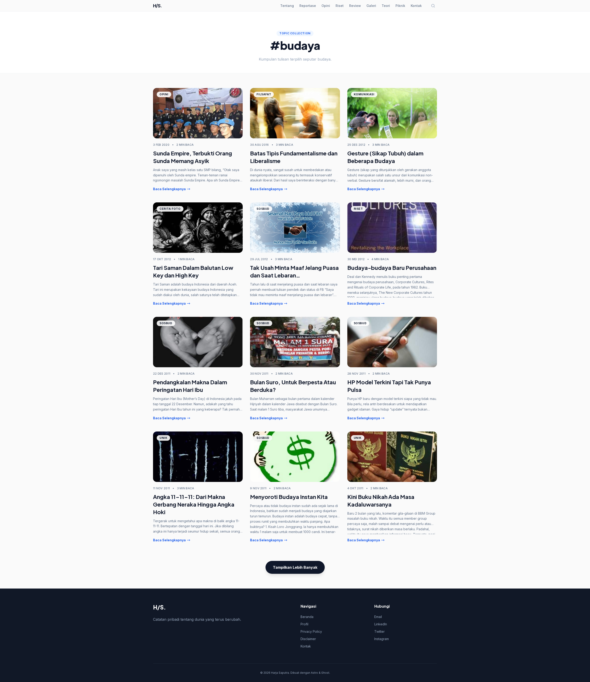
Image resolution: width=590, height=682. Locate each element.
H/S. (157, 6)
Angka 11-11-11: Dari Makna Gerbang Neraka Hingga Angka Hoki (193, 504)
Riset (340, 6)
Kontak (416, 6)
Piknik (400, 6)
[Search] (433, 6)
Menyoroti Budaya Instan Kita (289, 496)
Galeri (371, 6)
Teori (386, 6)
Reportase (307, 6)
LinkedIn (380, 624)
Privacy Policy (311, 631)
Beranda (307, 617)
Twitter (379, 631)
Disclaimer (308, 639)
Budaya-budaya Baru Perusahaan (391, 267)
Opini (326, 6)
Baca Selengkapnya (169, 189)
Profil (304, 624)
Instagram (381, 639)
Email (378, 617)
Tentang (287, 6)
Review (355, 6)
